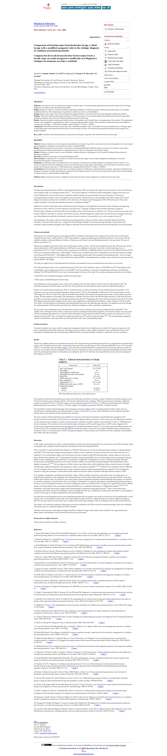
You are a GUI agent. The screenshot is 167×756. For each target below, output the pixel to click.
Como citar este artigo (115, 61)
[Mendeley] (105, 85)
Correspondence (39, 92)
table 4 (70, 426)
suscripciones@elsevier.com (83, 754)
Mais (108, 85)
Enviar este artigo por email (117, 71)
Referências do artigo (115, 58)
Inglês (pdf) (112, 51)
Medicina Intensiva (44, 23)
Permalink (110, 92)
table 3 (88, 409)
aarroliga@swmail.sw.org (48, 733)
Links (118, 535)
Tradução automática (115, 68)
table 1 (65, 348)
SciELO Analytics (114, 44)
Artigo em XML (113, 54)
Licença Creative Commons (117, 745)
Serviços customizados (116, 29)
